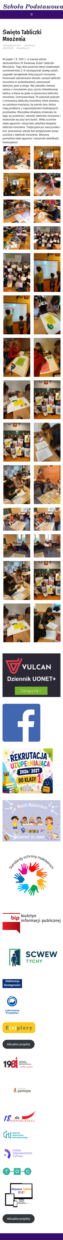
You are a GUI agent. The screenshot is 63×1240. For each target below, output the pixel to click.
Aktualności (29, 45)
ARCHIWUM (8, 48)
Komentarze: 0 (23, 48)
